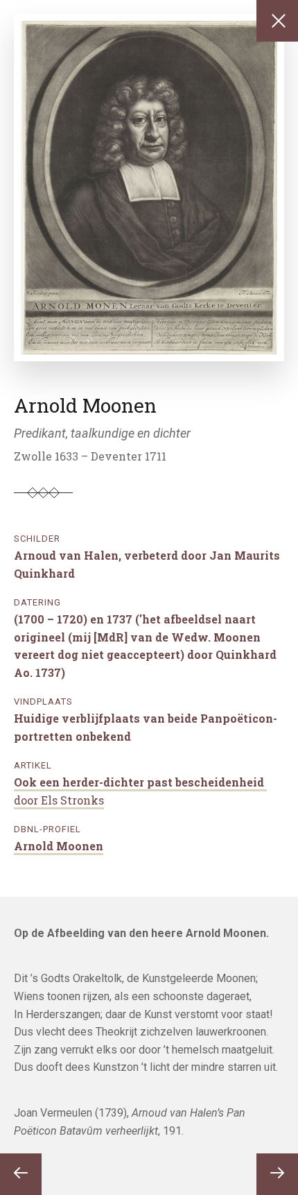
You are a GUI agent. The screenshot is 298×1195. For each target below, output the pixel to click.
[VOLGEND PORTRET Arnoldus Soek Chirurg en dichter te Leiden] (277, 1174)
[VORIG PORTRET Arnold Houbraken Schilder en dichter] (21, 1174)
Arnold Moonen (58, 846)
